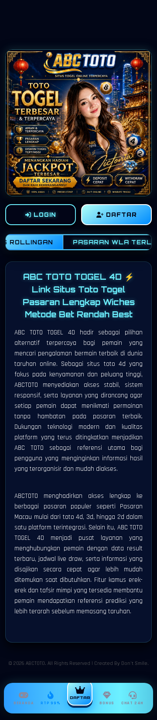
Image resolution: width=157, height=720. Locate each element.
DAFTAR (120, 214)
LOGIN (43, 214)
